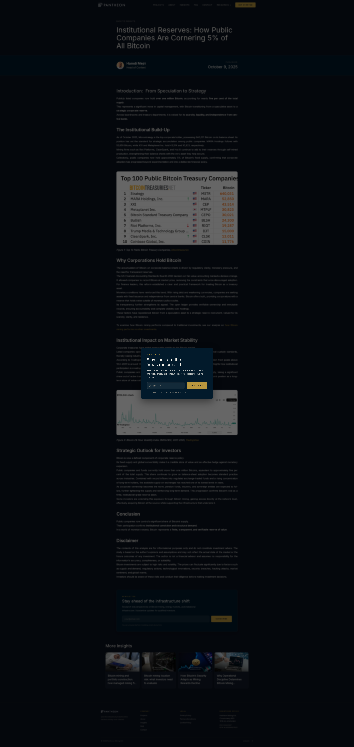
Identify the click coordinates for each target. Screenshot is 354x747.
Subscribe (197, 385)
